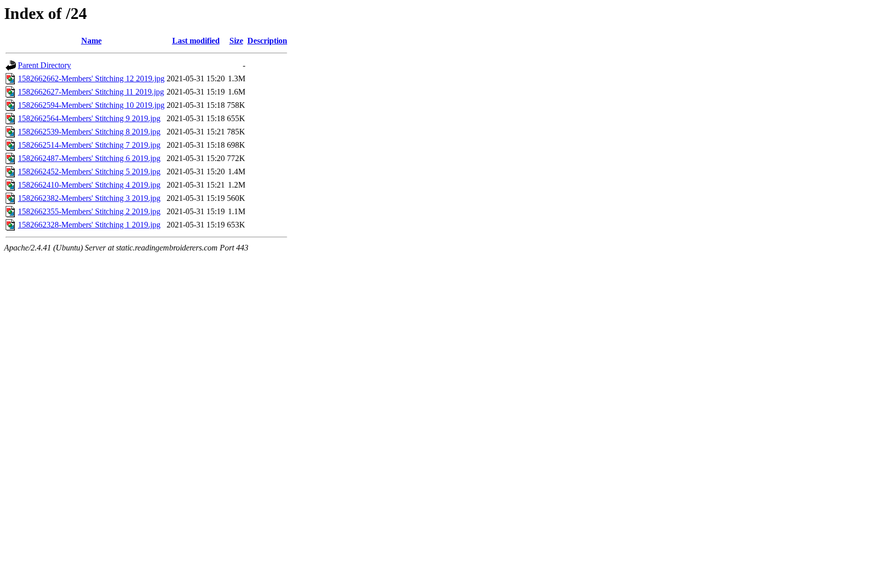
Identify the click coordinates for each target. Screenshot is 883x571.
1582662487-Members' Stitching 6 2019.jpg (89, 158)
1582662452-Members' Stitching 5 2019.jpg (89, 171)
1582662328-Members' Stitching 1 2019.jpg (89, 224)
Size (236, 40)
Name (91, 40)
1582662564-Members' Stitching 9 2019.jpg (89, 118)
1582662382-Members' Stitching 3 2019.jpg (89, 198)
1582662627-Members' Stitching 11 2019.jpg (91, 91)
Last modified (196, 40)
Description (267, 40)
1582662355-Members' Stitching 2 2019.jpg (89, 211)
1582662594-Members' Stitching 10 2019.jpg (91, 105)
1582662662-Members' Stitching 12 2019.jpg (91, 78)
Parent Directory (44, 65)
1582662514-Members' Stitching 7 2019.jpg (89, 145)
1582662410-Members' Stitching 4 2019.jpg (89, 184)
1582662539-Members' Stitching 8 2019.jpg (89, 131)
